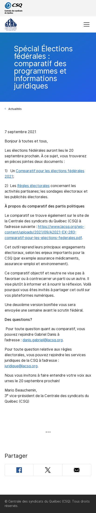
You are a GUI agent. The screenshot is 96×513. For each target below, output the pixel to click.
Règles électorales (33, 186)
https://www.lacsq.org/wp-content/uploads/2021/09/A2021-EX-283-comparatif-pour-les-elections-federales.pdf (44, 232)
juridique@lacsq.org (21, 366)
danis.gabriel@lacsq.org (43, 340)
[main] (48, 264)
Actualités (15, 109)
